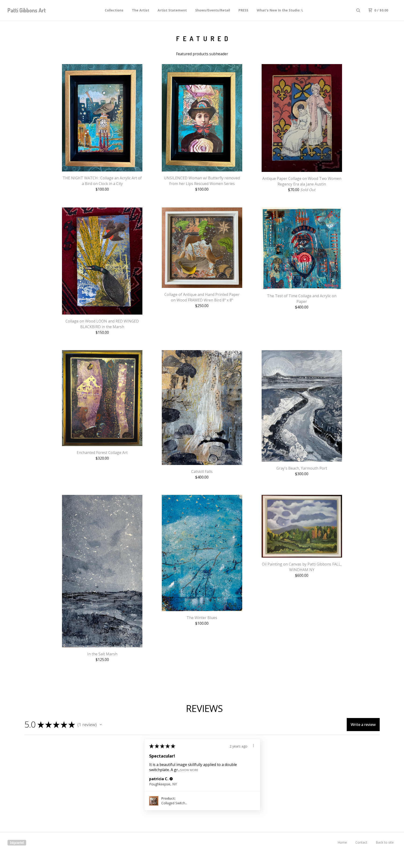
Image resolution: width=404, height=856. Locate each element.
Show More (189, 770)
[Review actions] (253, 745)
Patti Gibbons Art (26, 10)
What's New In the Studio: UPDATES (287, 10)
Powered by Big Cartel (16, 842)
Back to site (385, 842)
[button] (101, 724)
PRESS (243, 10)
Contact (361, 842)
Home (342, 842)
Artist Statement (172, 10)
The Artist (140, 10)
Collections (114, 10)
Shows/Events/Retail (212, 10)
